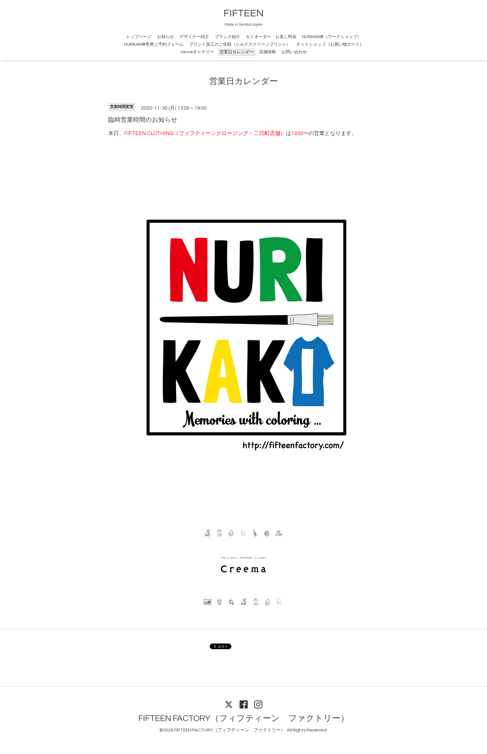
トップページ (138, 37)
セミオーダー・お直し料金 (271, 37)
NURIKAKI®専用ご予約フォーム (153, 44)
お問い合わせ (294, 52)
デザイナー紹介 (194, 37)
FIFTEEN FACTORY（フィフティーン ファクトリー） (243, 718)
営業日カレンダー (236, 52)
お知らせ (165, 37)
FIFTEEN (243, 13)
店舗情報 (267, 52)
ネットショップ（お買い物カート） (330, 44)
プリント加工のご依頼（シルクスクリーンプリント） (240, 44)
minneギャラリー (197, 52)
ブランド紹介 (227, 37)
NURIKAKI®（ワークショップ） (332, 37)
